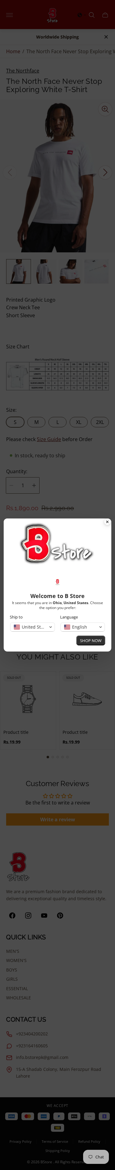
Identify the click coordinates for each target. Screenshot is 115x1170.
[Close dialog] (107, 522)
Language (69, 617)
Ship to (16, 617)
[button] (32, 627)
